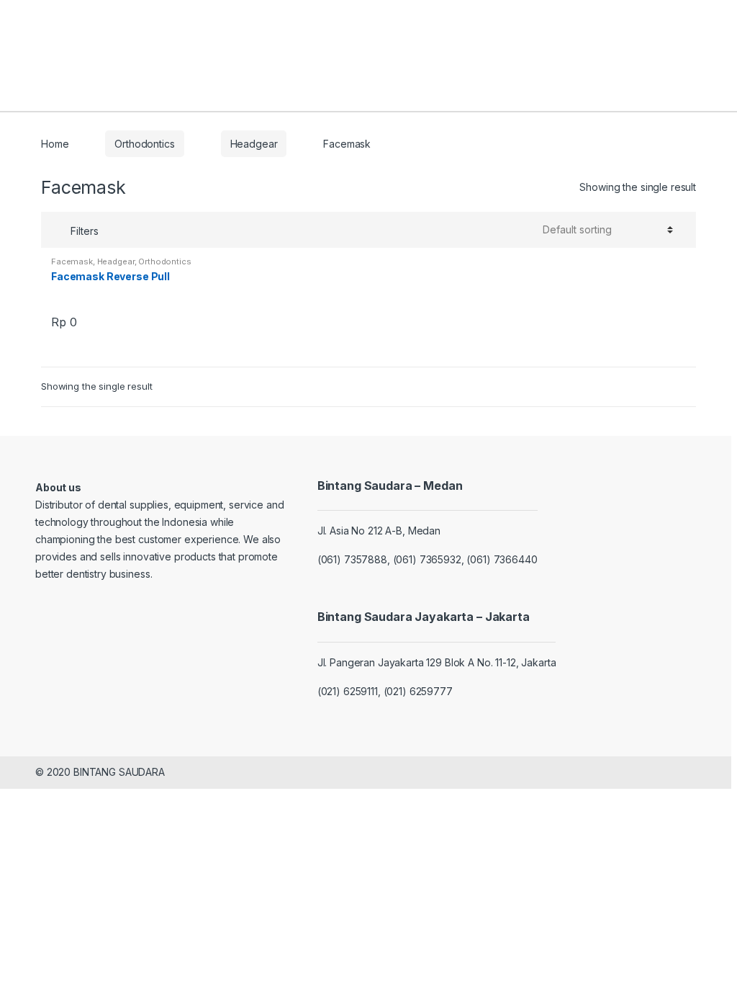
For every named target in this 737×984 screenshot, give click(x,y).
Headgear (254, 144)
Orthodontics (144, 144)
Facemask (72, 261)
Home (54, 144)
